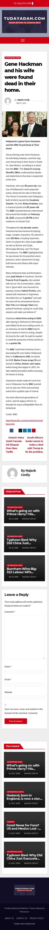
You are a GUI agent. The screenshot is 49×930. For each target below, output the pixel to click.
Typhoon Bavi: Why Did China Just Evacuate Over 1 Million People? (24, 858)
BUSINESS (10, 822)
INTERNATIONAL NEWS (12, 57)
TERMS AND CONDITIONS (24, 924)
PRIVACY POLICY (37, 918)
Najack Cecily (23, 100)
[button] (40, 40)
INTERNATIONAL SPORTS (15, 792)
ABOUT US (9, 918)
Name (8, 666)
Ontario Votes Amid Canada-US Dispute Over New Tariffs (15, 444)
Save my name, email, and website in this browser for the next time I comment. (24, 711)
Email (8, 679)
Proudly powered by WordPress (17, 908)
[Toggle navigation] (22, 40)
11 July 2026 (15, 773)
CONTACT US (21, 918)
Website (8, 692)
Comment (10, 612)
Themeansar (24, 912)
